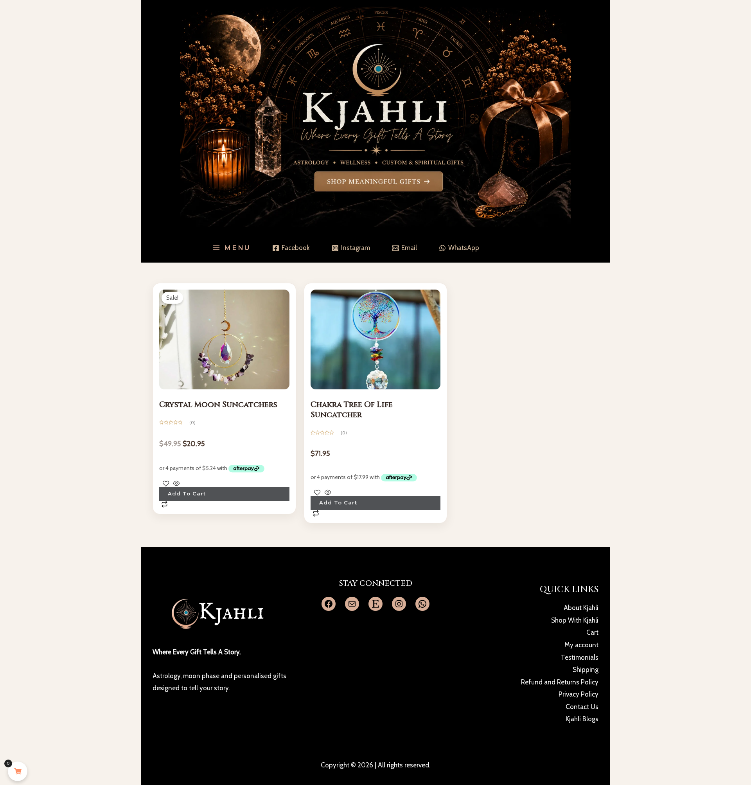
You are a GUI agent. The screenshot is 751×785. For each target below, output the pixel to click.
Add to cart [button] (338, 502)
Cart (592, 632)
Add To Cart (187, 493)
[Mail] (352, 604)
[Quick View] (176, 483)
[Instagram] (399, 604)
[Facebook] (329, 604)
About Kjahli (581, 608)
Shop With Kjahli (574, 620)
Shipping (585, 669)
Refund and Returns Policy (559, 682)
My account (581, 645)
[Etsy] (375, 604)
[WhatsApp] (422, 604)
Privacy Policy (578, 694)
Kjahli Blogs (582, 719)
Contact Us (582, 707)
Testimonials (579, 657)
